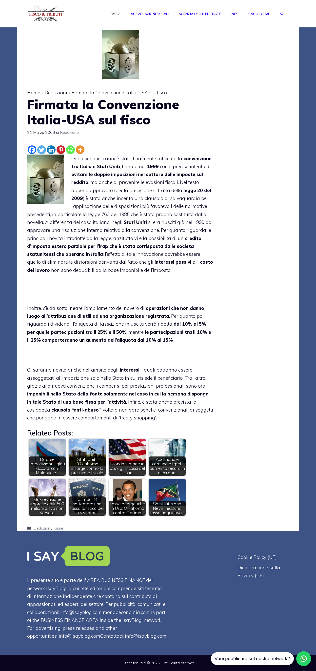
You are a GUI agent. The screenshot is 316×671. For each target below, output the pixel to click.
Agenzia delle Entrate (199, 14)
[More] (80, 149)
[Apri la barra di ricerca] (282, 13)
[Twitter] (41, 149)
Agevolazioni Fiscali (150, 14)
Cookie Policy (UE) (257, 557)
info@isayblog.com (145, 636)
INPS (234, 14)
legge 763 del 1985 (109, 214)
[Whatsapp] (70, 149)
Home (33, 93)
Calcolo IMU (259, 14)
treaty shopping (137, 418)
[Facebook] (32, 149)
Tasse (115, 14)
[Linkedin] (51, 149)
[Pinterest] (61, 149)
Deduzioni (56, 93)
